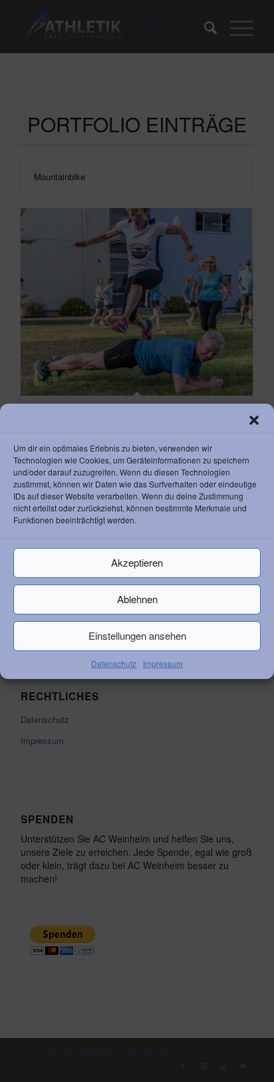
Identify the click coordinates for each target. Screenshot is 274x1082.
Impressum (163, 662)
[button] (254, 419)
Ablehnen (137, 599)
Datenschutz (113, 662)
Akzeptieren (137, 562)
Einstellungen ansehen (137, 635)
